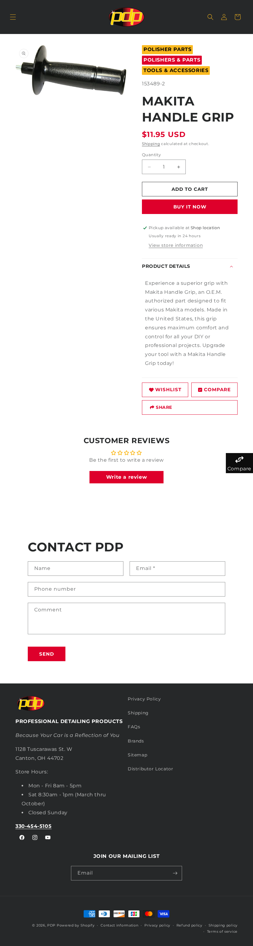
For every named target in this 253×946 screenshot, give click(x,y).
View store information (176, 245)
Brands (136, 741)
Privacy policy (157, 925)
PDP (51, 925)
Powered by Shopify (76, 925)
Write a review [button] (126, 477)
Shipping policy (223, 925)
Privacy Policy (144, 699)
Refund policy (189, 925)
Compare (217, 389)
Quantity (151, 154)
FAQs (134, 727)
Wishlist (168, 389)
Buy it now (189, 207)
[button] (13, 17)
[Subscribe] (175, 873)
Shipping (151, 143)
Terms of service (222, 931)
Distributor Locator (150, 769)
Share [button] (164, 407)
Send (46, 654)
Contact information (119, 925)
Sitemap (137, 755)
